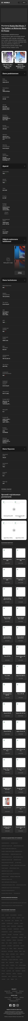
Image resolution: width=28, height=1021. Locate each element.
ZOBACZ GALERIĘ (20, 273)
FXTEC (10, 931)
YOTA (8, 979)
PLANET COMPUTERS (13, 959)
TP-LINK (3, 971)
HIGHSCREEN (14, 937)
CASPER (3, 923)
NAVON (16, 951)
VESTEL (14, 973)
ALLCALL (3, 917)
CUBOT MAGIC (5, 868)
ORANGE (7, 957)
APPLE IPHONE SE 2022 (19, 845)
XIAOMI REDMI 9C (5, 843)
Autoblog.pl (14, 991)
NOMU (7, 954)
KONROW (4, 945)
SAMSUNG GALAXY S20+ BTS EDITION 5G (11, 873)
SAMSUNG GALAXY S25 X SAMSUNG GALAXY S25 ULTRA (14, 902)
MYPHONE (10, 951)
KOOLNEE (9, 945)
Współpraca (15, 997)
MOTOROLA (4, 951)
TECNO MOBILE (22, 965)
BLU (13, 920)
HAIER (3, 937)
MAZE (11, 948)
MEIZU (15, 948)
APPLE (13, 917)
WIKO (9, 976)
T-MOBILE (12, 965)
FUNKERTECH (5, 931)
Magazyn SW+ (7, 991)
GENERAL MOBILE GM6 (15, 876)
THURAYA (11, 968)
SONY (7, 965)
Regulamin (18, 999)
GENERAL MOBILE (17, 931)
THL (7, 968)
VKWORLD (19, 973)
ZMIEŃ (7, 62)
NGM (20, 951)
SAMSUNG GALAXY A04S (7, 871)
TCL (17, 965)
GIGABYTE (4, 934)
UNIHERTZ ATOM (17, 859)
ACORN (7, 915)
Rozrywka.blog (9, 992)
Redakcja (21, 997)
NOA (24, 951)
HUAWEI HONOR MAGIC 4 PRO (8, 885)
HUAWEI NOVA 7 (14, 843)
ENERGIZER (20, 926)
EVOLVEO (10, 929)
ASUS (23, 917)
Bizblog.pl (21, 991)
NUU (17, 954)
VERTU (3, 973)
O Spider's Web (8, 997)
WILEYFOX (14, 976)
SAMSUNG (11, 962)
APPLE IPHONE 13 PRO (18, 857)
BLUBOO (17, 920)
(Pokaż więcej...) (6, 213)
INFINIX (14, 940)
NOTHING (12, 954)
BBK (2, 920)
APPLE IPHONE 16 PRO (21, 885)
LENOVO (3, 948)
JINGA (3, 943)
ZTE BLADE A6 (17, 893)
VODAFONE (4, 976)
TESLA (3, 968)
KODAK (20, 943)
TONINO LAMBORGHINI (20, 968)
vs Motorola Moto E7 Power (13, 29)
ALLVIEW (9, 917)
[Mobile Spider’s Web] (6, 2)
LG (7, 948)
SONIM (3, 965)
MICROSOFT (20, 948)
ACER (3, 915)
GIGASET (10, 934)
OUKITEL (13, 957)
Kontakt (9, 999)
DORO (8, 926)
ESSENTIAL (4, 929)
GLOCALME (15, 934)
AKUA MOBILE (13, 915)
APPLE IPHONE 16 (5, 854)
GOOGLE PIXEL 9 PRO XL (7, 893)
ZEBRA (12, 979)
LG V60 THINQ (18, 862)
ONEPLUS (22, 954)
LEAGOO (22, 945)
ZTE (16, 979)
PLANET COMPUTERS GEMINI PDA (9, 848)
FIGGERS (22, 929)
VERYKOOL (8, 973)
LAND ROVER (16, 945)
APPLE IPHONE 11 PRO (14, 868)
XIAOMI (20, 976)
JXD (7, 943)
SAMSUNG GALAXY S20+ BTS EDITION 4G (11, 887)
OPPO (3, 957)
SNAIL (21, 962)
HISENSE (21, 937)
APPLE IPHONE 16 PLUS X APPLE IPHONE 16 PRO (12, 905)
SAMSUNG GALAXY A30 (7, 859)
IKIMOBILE (9, 940)
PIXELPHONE (4, 959)
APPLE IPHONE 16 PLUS (7, 857)
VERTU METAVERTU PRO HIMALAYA (9, 882)
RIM (7, 962)
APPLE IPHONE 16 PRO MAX (7, 862)
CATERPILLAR (9, 923)
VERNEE (23, 971)
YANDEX (3, 979)
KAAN (10, 943)
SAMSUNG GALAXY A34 (16, 854)
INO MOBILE (20, 940)
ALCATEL (20, 915)
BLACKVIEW (7, 920)
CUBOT (21, 923)
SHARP (16, 962)
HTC (25, 937)
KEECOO (15, 943)
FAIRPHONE (16, 929)
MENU (24, 2)
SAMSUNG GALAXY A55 (7, 845)
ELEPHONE (13, 926)
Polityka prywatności (14, 1000)
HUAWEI (3, 940)
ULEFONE (9, 971)
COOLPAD (16, 923)
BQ (21, 920)
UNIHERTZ (18, 971)
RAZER (3, 962)
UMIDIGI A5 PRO (5, 876)
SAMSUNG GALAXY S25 (7, 879)
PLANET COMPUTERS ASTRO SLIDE (17, 865)
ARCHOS (18, 917)
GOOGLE (21, 934)
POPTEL (21, 959)
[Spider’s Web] (2, 2)
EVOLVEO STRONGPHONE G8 (8, 890)
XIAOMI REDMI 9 (5, 865)
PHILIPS (18, 957)
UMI (13, 971)
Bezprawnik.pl (19, 992)
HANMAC (8, 937)
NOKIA (3, 954)
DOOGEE (3, 926)
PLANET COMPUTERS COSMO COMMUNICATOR (12, 851)
